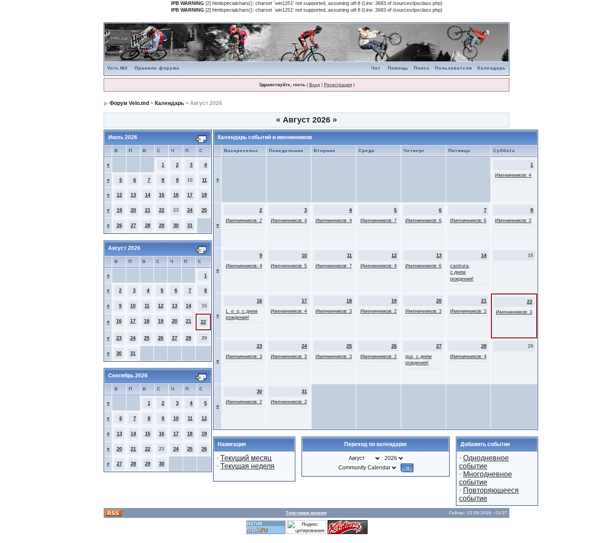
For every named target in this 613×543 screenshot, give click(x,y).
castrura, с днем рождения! (461, 272)
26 (119, 225)
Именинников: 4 (513, 175)
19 (119, 210)
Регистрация (338, 84)
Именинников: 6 (423, 220)
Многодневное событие (485, 478)
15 (161, 194)
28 (147, 225)
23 (119, 338)
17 (190, 194)
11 (204, 180)
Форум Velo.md (129, 103)
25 (204, 210)
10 (133, 305)
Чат (376, 68)
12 (119, 194)
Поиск (421, 68)
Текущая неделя (247, 466)
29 (161, 225)
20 (133, 210)
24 (190, 210)
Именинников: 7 (378, 220)
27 (133, 225)
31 (190, 225)
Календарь (491, 68)
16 (176, 194)
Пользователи (453, 68)
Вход (314, 84)
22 (161, 210)
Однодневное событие (484, 462)
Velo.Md (117, 68)
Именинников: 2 (244, 220)
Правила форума (157, 68)
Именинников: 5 (289, 265)
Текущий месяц (245, 458)
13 (133, 194)
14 (147, 194)
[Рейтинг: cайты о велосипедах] (348, 526)
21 (147, 210)
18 (204, 194)
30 (176, 225)
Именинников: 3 (513, 220)
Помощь (398, 68)
